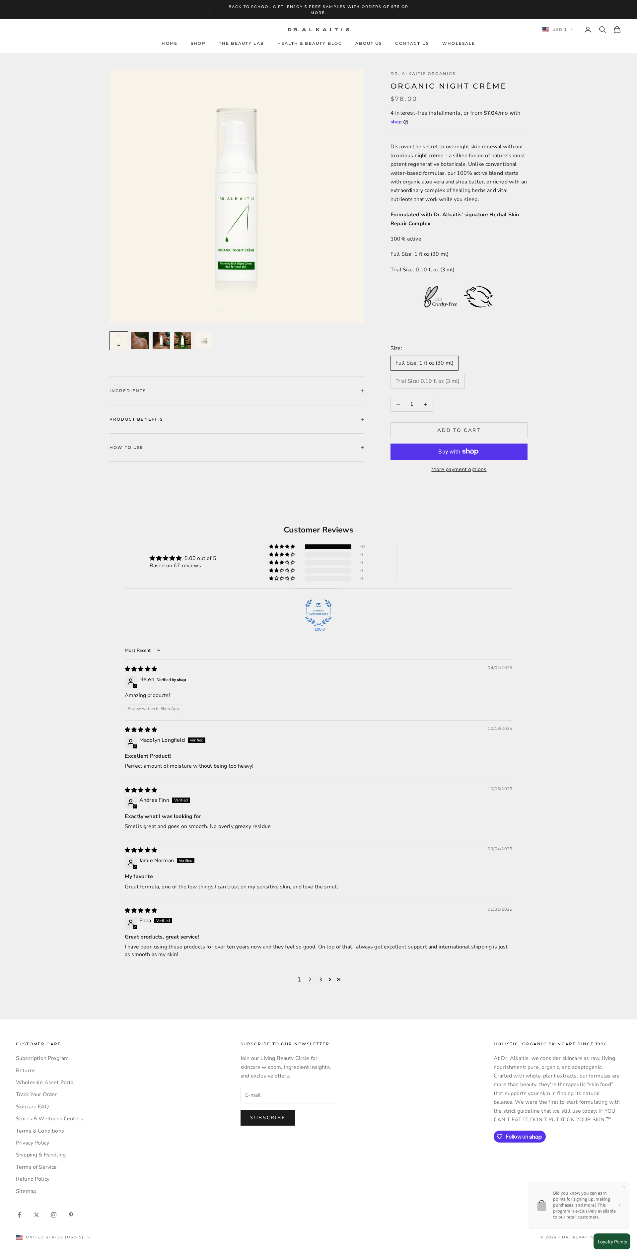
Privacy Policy (32, 1143)
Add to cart (459, 430)
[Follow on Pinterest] (71, 1215)
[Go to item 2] (140, 340)
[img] (141, 669)
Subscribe (267, 1117)
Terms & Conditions (40, 1131)
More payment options (458, 469)
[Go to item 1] (118, 340)
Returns (25, 1070)
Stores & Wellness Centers (49, 1118)
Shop (198, 43)
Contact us (412, 43)
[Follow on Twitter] (36, 1215)
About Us (368, 43)
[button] (282, 546)
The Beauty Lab (241, 43)
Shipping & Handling (41, 1154)
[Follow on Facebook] (19, 1215)
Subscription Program (42, 1058)
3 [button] (320, 979)
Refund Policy (32, 1179)
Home (169, 43)
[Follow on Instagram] (53, 1215)
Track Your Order (36, 1094)
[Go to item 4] (182, 340)
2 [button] (310, 979)
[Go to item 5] (203, 340)
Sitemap (26, 1191)
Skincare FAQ (32, 1106)
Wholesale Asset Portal (45, 1082)
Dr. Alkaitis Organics (423, 73)
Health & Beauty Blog (309, 43)
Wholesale (458, 43)
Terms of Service (36, 1167)
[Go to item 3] (161, 340)
